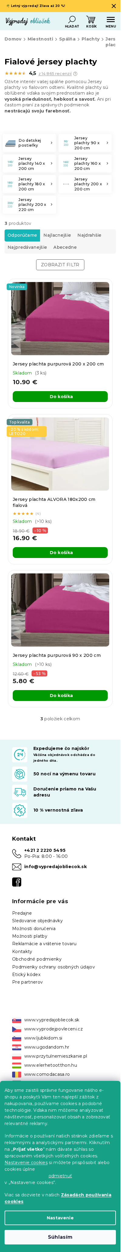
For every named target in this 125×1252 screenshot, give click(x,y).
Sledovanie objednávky (37, 920)
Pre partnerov (27, 982)
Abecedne (65, 247)
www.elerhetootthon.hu (50, 1065)
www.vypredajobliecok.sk (51, 1020)
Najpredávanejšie (27, 247)
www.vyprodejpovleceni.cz (53, 1029)
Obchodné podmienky (37, 959)
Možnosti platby (29, 936)
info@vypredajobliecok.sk (55, 866)
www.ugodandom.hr (46, 1047)
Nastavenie (60, 1218)
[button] (75, 74)
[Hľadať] (72, 20)
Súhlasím (60, 1237)
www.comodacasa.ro (47, 1074)
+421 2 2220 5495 (45, 850)
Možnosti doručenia (34, 928)
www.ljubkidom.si (43, 1038)
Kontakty (22, 951)
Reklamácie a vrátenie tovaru (44, 943)
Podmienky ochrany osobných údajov (53, 967)
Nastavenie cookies (26, 1162)
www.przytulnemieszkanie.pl (55, 1056)
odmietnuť (60, 1176)
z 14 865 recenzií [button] (55, 74)
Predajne (22, 913)
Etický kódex (26, 974)
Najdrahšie (89, 235)
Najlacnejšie (57, 235)
